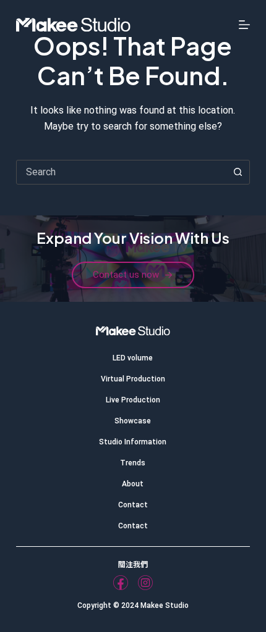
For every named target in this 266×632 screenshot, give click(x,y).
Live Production (133, 400)
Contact (133, 505)
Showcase (132, 421)
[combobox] (121, 172)
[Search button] (237, 172)
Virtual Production (133, 379)
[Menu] (244, 24)
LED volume (133, 358)
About (133, 484)
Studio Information (132, 442)
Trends (132, 463)
